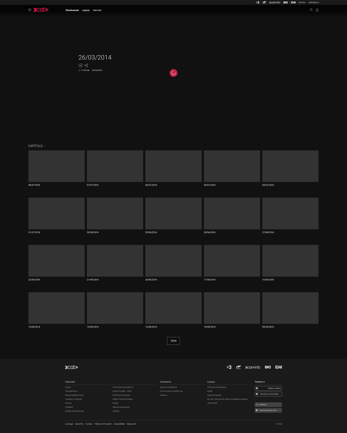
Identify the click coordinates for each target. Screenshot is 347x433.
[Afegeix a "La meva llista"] (80, 65)
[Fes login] (317, 9)
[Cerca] (313, 9)
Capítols (35, 146)
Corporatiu (313, 2)
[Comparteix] (86, 65)
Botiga (302, 2)
